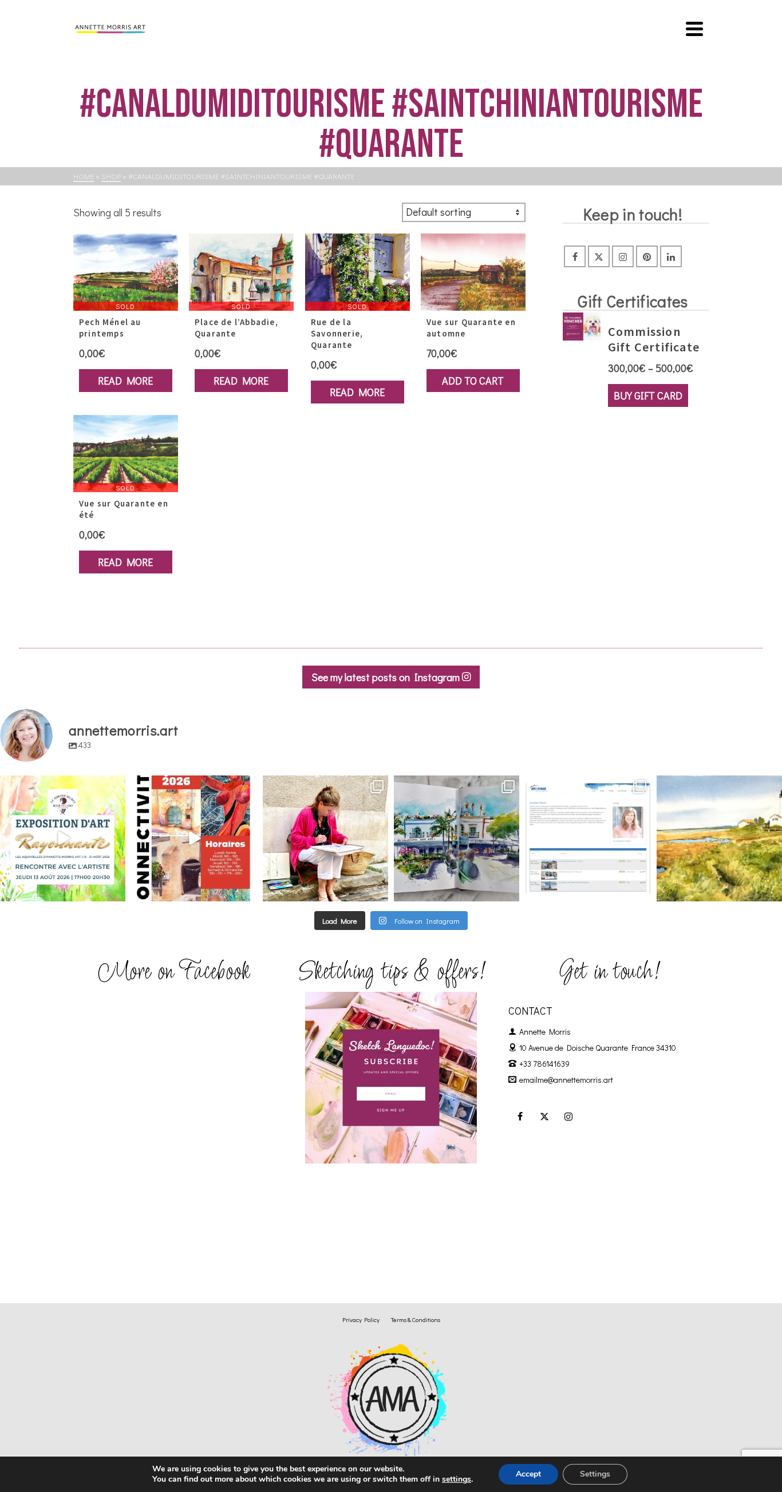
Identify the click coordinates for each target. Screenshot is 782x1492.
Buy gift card (648, 395)
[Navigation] (694, 28)
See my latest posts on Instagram (386, 677)
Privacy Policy (361, 1319)
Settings (595, 1474)
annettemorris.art (61, 785)
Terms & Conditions (415, 1319)
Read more (125, 380)
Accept (528, 1474)
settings (456, 1479)
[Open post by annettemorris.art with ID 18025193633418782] (719, 838)
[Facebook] (575, 256)
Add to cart (473, 380)
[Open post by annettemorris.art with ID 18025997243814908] (325, 838)
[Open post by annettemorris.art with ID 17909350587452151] (62, 838)
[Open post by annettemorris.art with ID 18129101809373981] (456, 838)
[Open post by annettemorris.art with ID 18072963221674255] (193, 838)
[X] (599, 256)
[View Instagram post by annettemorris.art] (115, 890)
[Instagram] (623, 256)
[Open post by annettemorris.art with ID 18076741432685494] (587, 838)
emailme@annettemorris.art (566, 1079)
